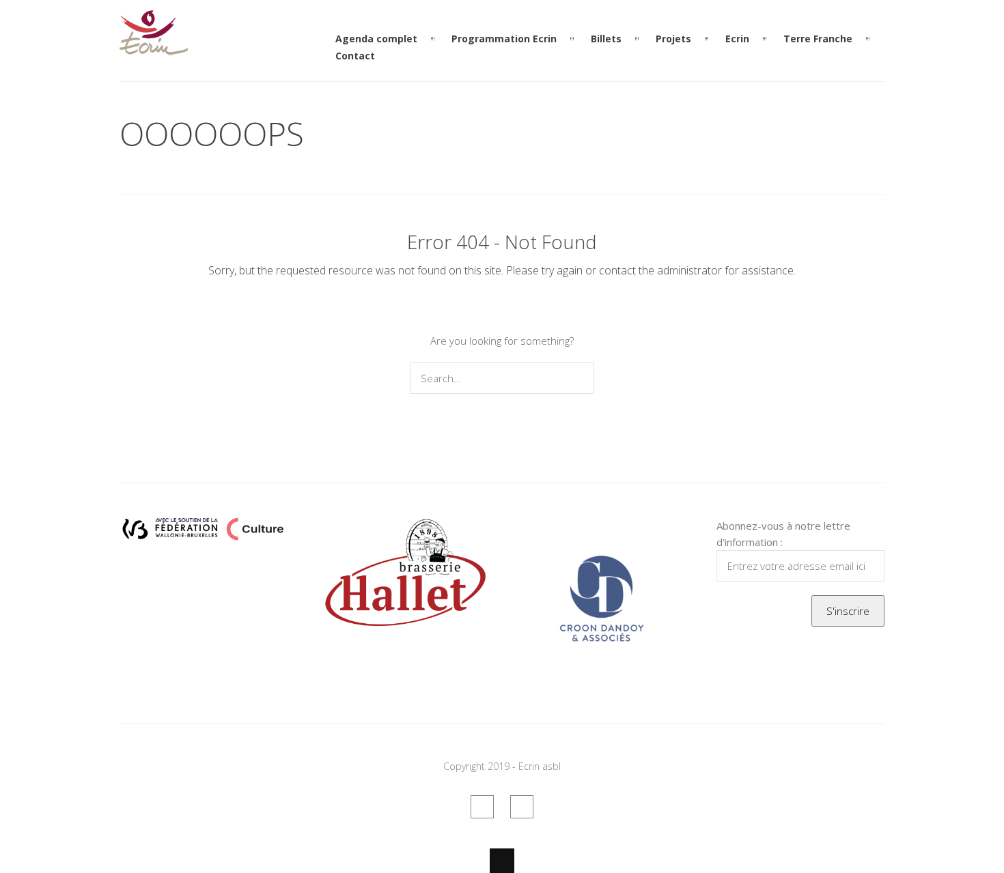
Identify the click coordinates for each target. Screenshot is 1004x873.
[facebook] (482, 806)
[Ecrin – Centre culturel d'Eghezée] (154, 47)
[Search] (581, 378)
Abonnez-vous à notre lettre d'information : (783, 534)
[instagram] (521, 806)
